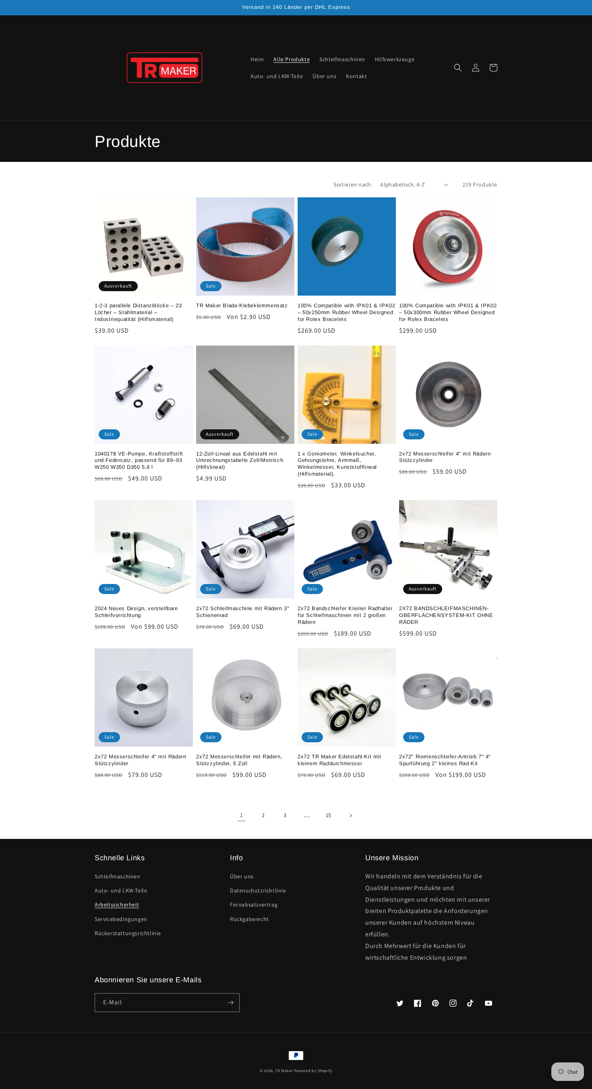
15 (328, 815)
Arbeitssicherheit (117, 904)
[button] (458, 68)
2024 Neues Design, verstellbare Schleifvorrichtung (136, 611)
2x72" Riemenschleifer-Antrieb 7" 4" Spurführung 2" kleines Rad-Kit (445, 760)
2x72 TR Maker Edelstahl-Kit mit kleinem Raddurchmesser (339, 760)
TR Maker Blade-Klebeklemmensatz (242, 305)
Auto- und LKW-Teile (121, 890)
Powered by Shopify (313, 1070)
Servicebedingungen (121, 919)
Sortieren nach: (352, 184)
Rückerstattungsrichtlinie (128, 933)
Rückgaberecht (249, 919)
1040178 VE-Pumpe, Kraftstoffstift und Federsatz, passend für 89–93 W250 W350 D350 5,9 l (139, 460)
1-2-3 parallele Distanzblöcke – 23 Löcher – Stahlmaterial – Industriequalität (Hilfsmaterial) (138, 312)
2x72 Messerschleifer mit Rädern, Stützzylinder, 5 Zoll (239, 760)
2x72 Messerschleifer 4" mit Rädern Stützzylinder (445, 457)
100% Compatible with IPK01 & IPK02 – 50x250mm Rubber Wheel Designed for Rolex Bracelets (346, 312)
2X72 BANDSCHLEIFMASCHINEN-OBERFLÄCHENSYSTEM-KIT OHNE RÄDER (446, 615)
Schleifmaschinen (118, 876)
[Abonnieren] (230, 1002)
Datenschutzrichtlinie (258, 890)
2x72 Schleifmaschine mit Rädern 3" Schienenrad (242, 611)
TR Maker (284, 1070)
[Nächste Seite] (350, 815)
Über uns (242, 876)
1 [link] (241, 815)
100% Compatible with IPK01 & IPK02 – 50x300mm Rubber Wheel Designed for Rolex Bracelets (448, 312)
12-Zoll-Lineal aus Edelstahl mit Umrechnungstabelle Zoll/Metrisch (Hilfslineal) (239, 460)
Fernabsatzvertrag (253, 904)
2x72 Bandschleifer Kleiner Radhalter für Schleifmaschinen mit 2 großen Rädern (345, 615)
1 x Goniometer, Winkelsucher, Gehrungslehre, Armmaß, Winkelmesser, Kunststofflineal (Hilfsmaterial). (337, 464)
